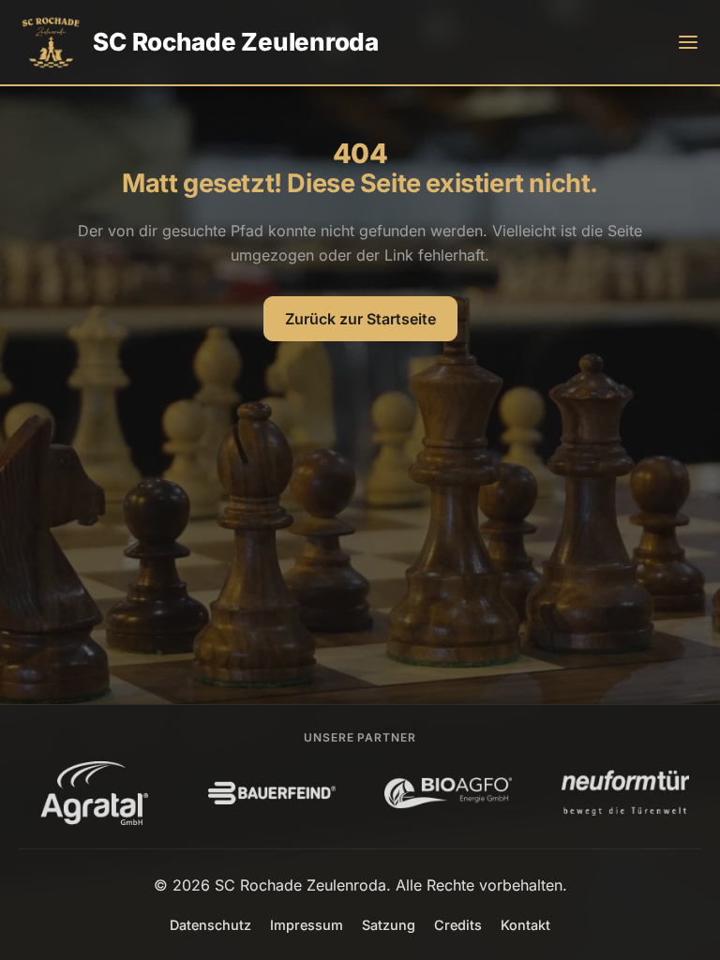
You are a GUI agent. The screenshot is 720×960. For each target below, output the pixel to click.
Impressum (306, 925)
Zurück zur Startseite (360, 318)
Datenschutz (210, 925)
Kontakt (525, 925)
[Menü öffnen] (688, 42)
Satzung (388, 925)
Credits (458, 925)
